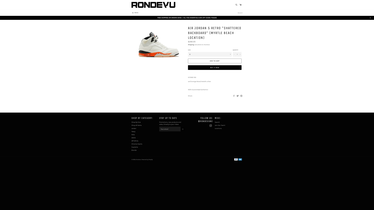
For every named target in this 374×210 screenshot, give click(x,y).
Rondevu (138, 159)
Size (189, 50)
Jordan (133, 128)
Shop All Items (136, 125)
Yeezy (133, 131)
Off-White (134, 141)
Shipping (191, 45)
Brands (134, 150)
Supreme (134, 147)
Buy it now (214, 67)
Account (240, 13)
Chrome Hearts (136, 144)
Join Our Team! (220, 125)
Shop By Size (136, 122)
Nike (133, 135)
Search (217, 122)
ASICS (133, 138)
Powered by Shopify (147, 159)
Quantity (235, 50)
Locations (218, 128)
